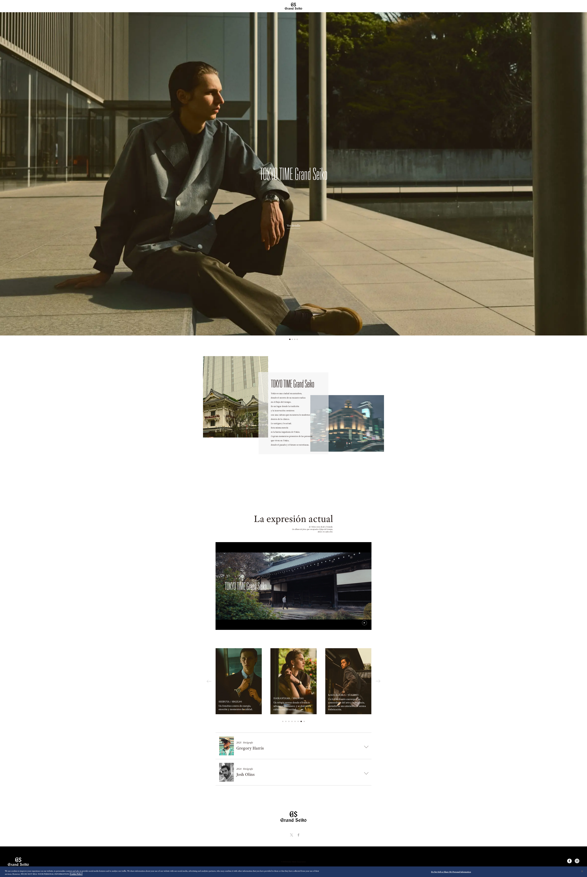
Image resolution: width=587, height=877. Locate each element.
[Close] (582, 871)
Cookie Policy (76, 874)
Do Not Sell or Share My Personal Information (451, 872)
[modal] (293, 586)
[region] (293, 871)
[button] (289, 339)
